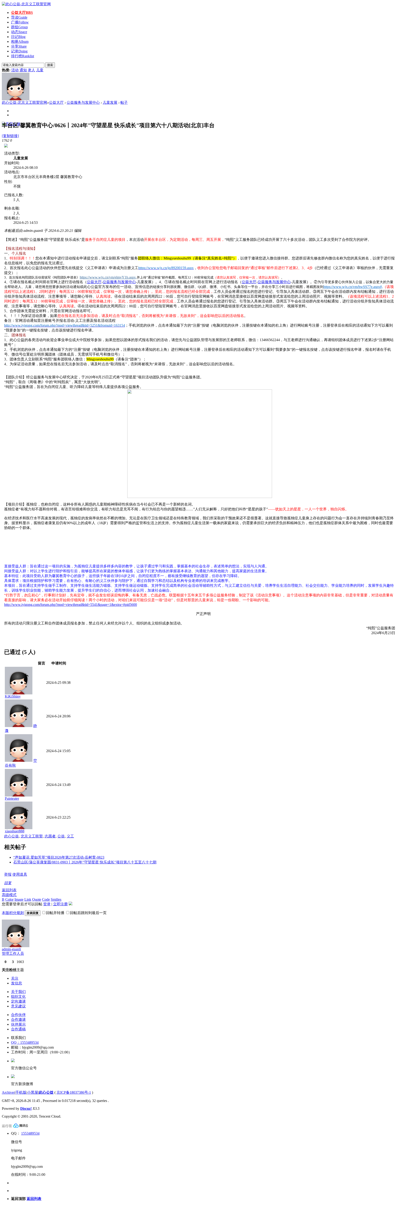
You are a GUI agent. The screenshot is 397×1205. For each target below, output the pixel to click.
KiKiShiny (13, 696)
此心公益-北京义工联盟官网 (24, 102)
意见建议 (18, 1006)
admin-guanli (11, 949)
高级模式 (9, 895)
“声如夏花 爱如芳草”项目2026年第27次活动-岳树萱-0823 (58, 857)
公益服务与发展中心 (83, 102)
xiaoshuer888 (14, 831)
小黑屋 (32, 1092)
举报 (7, 874)
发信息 (16, 983)
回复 (7, 883)
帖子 (124, 102)
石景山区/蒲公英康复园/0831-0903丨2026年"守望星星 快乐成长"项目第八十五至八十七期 (84, 862)
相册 (19, 41)
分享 (19, 46)
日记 (18, 37)
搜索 (50, 65)
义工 (70, 836)
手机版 (20, 1092)
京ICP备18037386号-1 (74, 1092)
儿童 (39, 70)
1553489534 (30, 1133)
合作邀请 (18, 1019)
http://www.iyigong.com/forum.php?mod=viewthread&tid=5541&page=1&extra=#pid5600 (70, 605)
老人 (31, 70)
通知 (23, 70)
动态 (19, 32)
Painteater (12, 798)
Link (27, 899)
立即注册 (60, 904)
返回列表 (9, 890)
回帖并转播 (55, 913)
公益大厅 (22, 12)
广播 (20, 22)
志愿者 (50, 836)
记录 (19, 51)
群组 (19, 27)
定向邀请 (18, 1001)
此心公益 (11, 836)
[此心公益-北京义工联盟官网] (26, 4)
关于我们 (18, 992)
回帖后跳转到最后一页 (88, 913)
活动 (15, 70)
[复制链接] (10, 136)
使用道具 (19, 874)
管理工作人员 (13, 953)
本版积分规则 (13, 913)
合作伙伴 (18, 1015)
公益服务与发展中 (117, 282)
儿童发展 (110, 102)
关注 (14, 978)
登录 (47, 904)
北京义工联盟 (32, 836)
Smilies (56, 899)
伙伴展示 (18, 1024)
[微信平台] (13, 1061)
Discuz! (26, 1108)
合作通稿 (18, 1029)
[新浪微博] (13, 1077)
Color (9, 899)
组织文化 (18, 996)
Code (46, 899)
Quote (36, 899)
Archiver (8, 1092)
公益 (61, 836)
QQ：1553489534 (25, 1042)
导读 (19, 17)
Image (18, 899)
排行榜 (22, 56)
